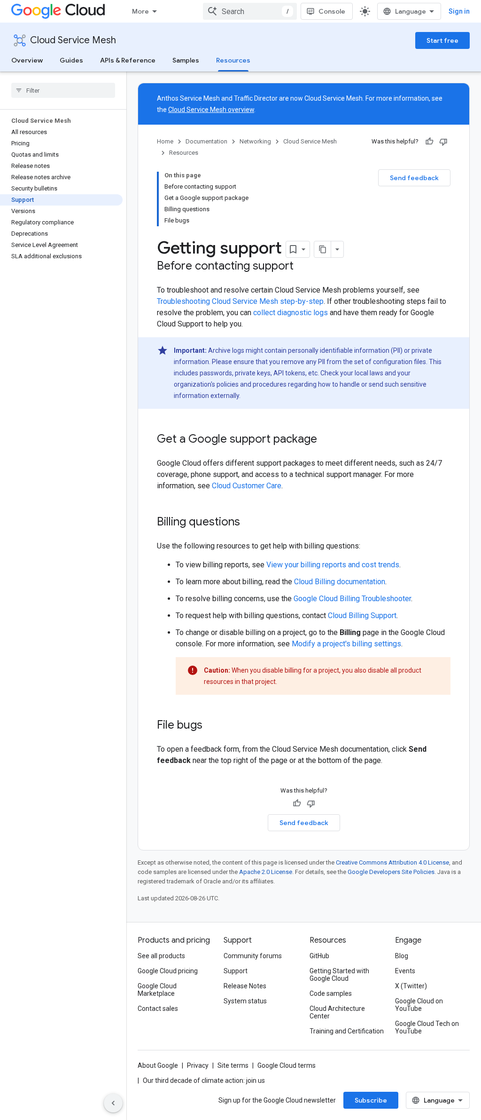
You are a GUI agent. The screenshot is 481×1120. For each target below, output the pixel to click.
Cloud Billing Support (362, 615)
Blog (401, 956)
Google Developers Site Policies (391, 871)
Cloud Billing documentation (339, 581)
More (140, 11)
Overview (27, 60)
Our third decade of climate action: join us (204, 1080)
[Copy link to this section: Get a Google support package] (326, 439)
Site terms (232, 1065)
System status (245, 1001)
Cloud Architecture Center (337, 1012)
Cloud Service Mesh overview (211, 109)
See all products (161, 956)
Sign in (459, 11)
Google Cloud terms (286, 1065)
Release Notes (245, 986)
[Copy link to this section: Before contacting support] (303, 266)
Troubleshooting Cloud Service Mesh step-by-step (240, 301)
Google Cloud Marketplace (157, 989)
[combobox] (250, 11)
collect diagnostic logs (290, 312)
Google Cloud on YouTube (419, 1004)
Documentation (206, 141)
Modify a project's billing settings (346, 643)
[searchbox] (63, 90)
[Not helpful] (443, 142)
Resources (233, 60)
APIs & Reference (127, 60)
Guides (71, 60)
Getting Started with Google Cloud (339, 974)
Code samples (331, 993)
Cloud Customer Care (246, 485)
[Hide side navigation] (113, 1103)
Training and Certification (347, 1031)
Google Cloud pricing (168, 971)
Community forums (253, 956)
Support (236, 971)
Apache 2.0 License (265, 871)
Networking (255, 141)
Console (331, 11)
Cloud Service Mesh (73, 40)
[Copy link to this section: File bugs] (211, 725)
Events (405, 971)
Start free (442, 40)
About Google (158, 1065)
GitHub (319, 956)
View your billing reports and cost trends (332, 564)
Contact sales (158, 1008)
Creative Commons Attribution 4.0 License (392, 862)
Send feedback (414, 178)
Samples (185, 60)
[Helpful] (429, 142)
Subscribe (371, 1100)
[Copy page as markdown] (322, 249)
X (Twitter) (411, 986)
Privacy (198, 1065)
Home (165, 141)
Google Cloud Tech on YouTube (427, 1027)
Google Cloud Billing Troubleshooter (352, 598)
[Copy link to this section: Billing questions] (249, 522)
